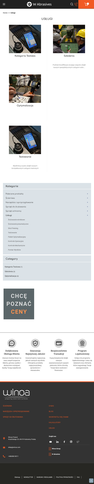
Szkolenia (69, 56)
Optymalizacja (25, 105)
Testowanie (25, 157)
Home (5, 13)
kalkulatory (54, 422)
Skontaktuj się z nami (58, 417)
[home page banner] (39, 4)
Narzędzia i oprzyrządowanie (16, 411)
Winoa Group (56, 449)
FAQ (78, 477)
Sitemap (17, 477)
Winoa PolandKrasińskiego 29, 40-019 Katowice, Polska (22, 438)
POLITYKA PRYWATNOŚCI (64, 477)
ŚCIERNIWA (7, 406)
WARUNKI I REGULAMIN (44, 477)
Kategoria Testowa (25, 56)
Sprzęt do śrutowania (13, 417)
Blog (51, 411)
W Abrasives (56, 454)
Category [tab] (12, 258)
